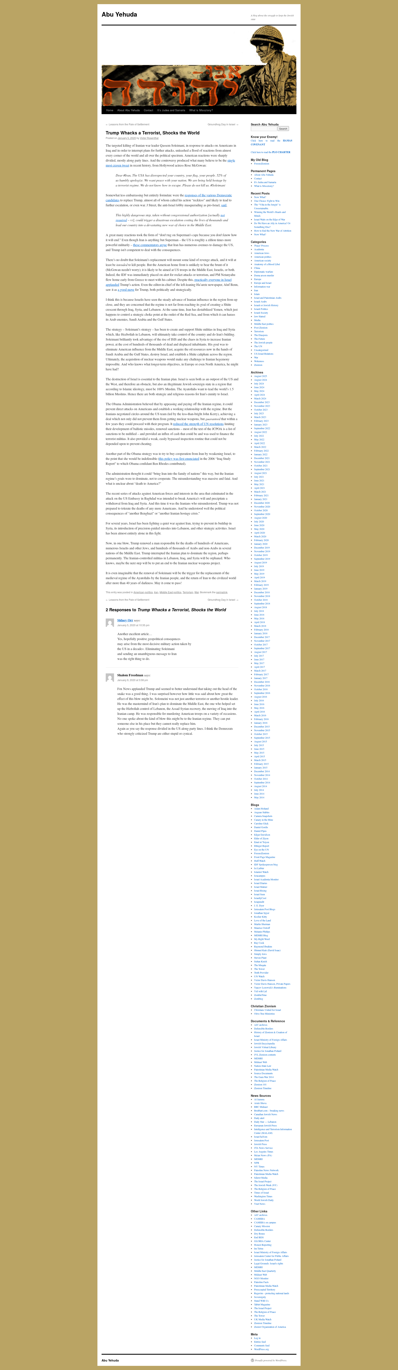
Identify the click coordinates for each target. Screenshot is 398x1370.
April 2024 (259, 394)
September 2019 (262, 558)
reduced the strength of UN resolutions (198, 424)
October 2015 (261, 734)
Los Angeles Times (263, 1151)
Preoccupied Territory (264, 1289)
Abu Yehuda (119, 14)
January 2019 (260, 588)
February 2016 (261, 719)
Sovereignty (260, 1297)
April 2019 (259, 577)
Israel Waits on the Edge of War (269, 219)
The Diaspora (260, 335)
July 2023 (259, 413)
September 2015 (262, 737)
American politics (143, 592)
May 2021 (259, 484)
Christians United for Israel (267, 1009)
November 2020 (262, 506)
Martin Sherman (262, 924)
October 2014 (261, 778)
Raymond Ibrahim (263, 946)
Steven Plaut (260, 957)
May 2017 (259, 663)
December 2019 (262, 547)
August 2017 (260, 652)
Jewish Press (260, 1144)
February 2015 (261, 763)
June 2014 (259, 793)
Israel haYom (260, 1136)
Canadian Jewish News (265, 1114)
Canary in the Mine (263, 819)
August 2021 (260, 473)
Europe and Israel (262, 282)
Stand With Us (261, 1300)
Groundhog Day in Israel (223, 124)
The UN (258, 346)
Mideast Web (260, 1062)
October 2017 (261, 644)
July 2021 (259, 476)
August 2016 (260, 696)
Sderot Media (260, 1177)
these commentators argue (150, 245)
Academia (259, 249)
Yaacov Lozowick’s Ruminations (270, 987)
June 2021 (259, 480)
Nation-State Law (262, 1065)
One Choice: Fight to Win (266, 200)
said (223, 205)
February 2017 (261, 674)
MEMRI (258, 1058)
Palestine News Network (266, 1170)
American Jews (261, 253)
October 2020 (261, 510)
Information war (262, 286)
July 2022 (259, 435)
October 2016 (261, 689)
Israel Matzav (260, 886)
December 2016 (262, 681)
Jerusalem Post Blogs (264, 909)
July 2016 (259, 700)
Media (257, 320)
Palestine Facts (261, 1282)
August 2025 (260, 376)
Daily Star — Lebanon (265, 1121)
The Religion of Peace (265, 1080)
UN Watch (259, 976)
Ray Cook (259, 942)
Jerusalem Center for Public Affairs (271, 1256)
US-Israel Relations (263, 353)
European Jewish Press (265, 1125)
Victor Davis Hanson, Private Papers (272, 983)
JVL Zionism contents (265, 1054)
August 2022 (260, 432)
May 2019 (259, 573)
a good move (126, 289)
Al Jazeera (259, 1099)
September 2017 (262, 648)
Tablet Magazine (262, 1304)
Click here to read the (270, 152)
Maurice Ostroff (262, 927)
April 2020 (259, 532)
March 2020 (260, 536)
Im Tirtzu (258, 1248)
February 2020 (261, 540)
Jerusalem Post (261, 1140)
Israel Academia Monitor (266, 879)
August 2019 (260, 562)
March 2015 (260, 760)
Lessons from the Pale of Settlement (127, 124)
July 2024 (259, 383)
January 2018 (260, 633)
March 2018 (260, 625)
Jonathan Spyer (261, 913)
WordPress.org (261, 1349)
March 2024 (260, 398)
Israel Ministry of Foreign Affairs (270, 1039)
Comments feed (261, 1345)
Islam (257, 294)
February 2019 (261, 584)
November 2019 (262, 551)
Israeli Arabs (260, 301)
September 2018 (262, 603)
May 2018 (259, 618)
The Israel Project (262, 1181)
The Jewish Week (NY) (265, 1185)
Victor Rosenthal (149, 138)
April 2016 (259, 711)
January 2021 (260, 499)
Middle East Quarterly (265, 1270)
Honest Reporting (263, 1244)
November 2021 (262, 461)
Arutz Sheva (260, 1103)
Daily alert (259, 1118)
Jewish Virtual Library (265, 1047)
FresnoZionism (261, 163)
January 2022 (260, 454)
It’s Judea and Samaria (171, 110)
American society (262, 260)
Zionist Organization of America (270, 1326)
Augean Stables (261, 812)
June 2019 (259, 569)
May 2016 (259, 707)
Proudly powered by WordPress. (271, 1360)
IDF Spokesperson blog (266, 864)
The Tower (259, 968)
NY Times (259, 1166)
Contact (148, 110)
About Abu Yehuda (128, 110)
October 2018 (261, 599)
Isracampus (259, 875)
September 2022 (262, 428)
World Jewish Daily (264, 1200)
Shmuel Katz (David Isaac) (267, 950)
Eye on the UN (261, 849)
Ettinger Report (261, 845)
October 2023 (261, 409)
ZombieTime (260, 995)
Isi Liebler (259, 868)
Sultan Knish (260, 961)
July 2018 (259, 611)
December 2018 (262, 592)
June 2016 (259, 704)
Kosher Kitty (260, 916)
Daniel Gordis (261, 827)
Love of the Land (262, 920)
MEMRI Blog (261, 935)
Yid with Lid (260, 991)
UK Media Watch (262, 1319)
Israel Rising (260, 890)
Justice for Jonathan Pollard (267, 1050)
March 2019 (260, 581)
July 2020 (259, 521)
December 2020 (262, 502)
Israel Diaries (260, 883)
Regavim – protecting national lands (271, 1293)
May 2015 (259, 752)
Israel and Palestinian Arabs (268, 297)
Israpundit (259, 901)
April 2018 (259, 622)
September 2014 (262, 782)
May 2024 (259, 391)
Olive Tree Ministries (264, 1013)
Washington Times (263, 1196)
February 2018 (261, 629)
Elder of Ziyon (261, 838)
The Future (259, 338)
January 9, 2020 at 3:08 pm (132, 680)
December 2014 (262, 771)
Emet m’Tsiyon (261, 842)
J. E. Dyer (259, 905)
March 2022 (260, 446)
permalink (221, 592)
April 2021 (259, 487)
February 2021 (261, 495)
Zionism (258, 364)
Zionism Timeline (262, 1088)
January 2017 (260, 678)
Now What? (260, 197)
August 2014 (260, 786)
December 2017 (262, 637)
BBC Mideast (261, 1106)
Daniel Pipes (260, 830)
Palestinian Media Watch (266, 1069)
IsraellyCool (260, 898)
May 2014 (259, 797)
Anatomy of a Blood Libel (267, 264)
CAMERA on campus (265, 1222)
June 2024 (259, 387)
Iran (156, 592)
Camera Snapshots (263, 816)
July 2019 (259, 566)
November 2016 (262, 685)
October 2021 (261, 465)
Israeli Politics (261, 308)
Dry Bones (259, 1233)
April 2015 (259, 756)
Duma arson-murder (264, 275)
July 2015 (259, 745)
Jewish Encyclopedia (264, 1043)
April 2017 (259, 666)
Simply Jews (260, 954)
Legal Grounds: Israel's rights (268, 1263)
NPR (256, 1162)
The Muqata (260, 965)
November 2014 (262, 775)
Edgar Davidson (262, 834)
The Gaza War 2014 (264, 1077)
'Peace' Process (261, 245)
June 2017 (259, 659)
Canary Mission (262, 1226)
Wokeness (259, 361)
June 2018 (259, 614)
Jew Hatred (259, 316)
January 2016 (260, 722)
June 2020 (259, 525)
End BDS (259, 1237)
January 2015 (260, 767)
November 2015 (262, 730)
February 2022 (261, 450)
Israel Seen (259, 894)
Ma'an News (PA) (263, 1155)
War (196, 592)
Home (109, 110)
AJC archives (260, 1024)
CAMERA (259, 1218)
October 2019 (261, 555)
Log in (257, 1338)
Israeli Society (261, 312)
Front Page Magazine (264, 857)
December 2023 (262, 402)
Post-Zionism (260, 327)
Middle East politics (170, 592)
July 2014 (259, 789)
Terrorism (188, 592)
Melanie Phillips (262, 931)
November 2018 (262, 596)
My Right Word (262, 939)
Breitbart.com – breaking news (269, 1110)
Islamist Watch (261, 871)
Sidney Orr (125, 620)
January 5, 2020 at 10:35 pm (133, 625)
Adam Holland (261, 808)
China (257, 267)
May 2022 (259, 439)
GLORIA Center (262, 1241)
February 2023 (261, 420)
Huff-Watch (259, 860)
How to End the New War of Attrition (272, 230)
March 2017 (260, 670)
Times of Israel (261, 1192)
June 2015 (259, 748)
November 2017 (262, 640)
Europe (257, 279)
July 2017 (259, 655)
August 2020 (260, 517)
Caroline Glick (261, 823)
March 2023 (260, 417)
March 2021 (260, 491)
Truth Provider (261, 972)
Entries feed (260, 1341)
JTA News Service (263, 1147)
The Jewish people (263, 342)
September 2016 (262, 693)
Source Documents (263, 1073)
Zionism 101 (260, 1084)
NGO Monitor (261, 1278)
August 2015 (260, 741)
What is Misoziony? (201, 110)
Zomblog (258, 998)
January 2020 (260, 543)
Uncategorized (261, 350)
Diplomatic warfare (263, 271)
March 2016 (260, 715)
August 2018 (260, 607)
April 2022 (259, 443)
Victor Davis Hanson (264, 980)
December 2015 (262, 726)
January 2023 (260, 424)
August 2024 (260, 379)
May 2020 (259, 528)
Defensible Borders (263, 1028)
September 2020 (262, 514)
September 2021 (262, 469)
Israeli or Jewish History (266, 305)
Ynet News (259, 1203)
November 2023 (262, 405)
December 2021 (262, 458)
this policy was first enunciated (179, 458)
